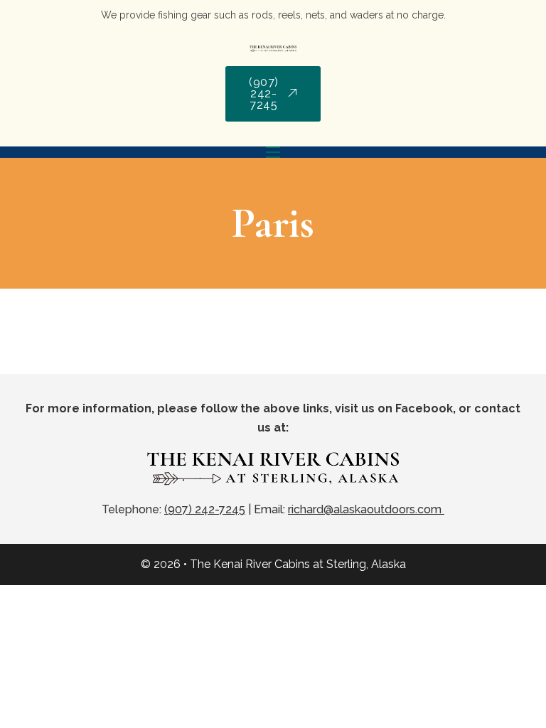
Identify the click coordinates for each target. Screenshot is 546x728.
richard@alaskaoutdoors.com (366, 509)
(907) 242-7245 (264, 93)
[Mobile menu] (273, 152)
